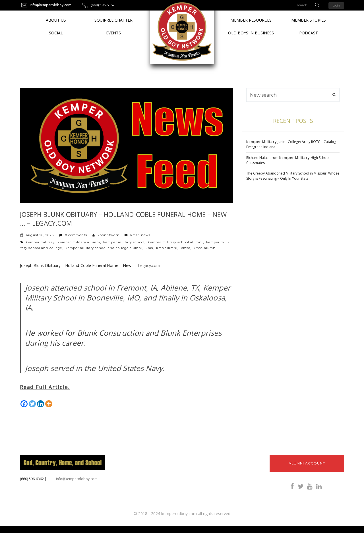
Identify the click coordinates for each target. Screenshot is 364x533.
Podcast (308, 33)
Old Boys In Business (251, 33)
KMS (149, 248)
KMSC (185, 248)
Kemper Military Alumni (79, 242)
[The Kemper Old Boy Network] (182, 32)
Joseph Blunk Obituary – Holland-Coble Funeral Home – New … (78, 265)
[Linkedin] (40, 403)
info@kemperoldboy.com (77, 478)
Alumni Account (307, 463)
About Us (56, 20)
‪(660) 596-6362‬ (32, 478)
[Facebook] (24, 403)
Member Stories (308, 20)
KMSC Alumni (205, 248)
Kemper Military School (123, 242)
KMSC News (140, 235)
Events (113, 33)
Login (336, 5)
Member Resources (251, 20)
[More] (48, 403)
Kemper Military (40, 242)
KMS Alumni (166, 248)
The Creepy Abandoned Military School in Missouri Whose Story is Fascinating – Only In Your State (292, 176)
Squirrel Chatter (113, 20)
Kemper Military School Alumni (175, 242)
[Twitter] (32, 403)
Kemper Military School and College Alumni (103, 248)
